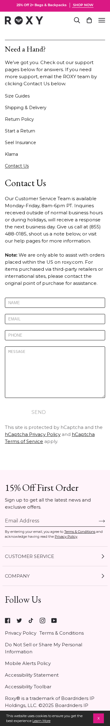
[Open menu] (101, 20)
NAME (15, 310)
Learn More (41, 721)
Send (38, 412)
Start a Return (20, 131)
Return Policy (19, 119)
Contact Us (17, 166)
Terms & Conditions (79, 531)
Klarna (11, 154)
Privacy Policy (66, 536)
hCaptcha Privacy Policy (33, 434)
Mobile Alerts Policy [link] (28, 663)
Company (17, 576)
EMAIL (16, 327)
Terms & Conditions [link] (61, 633)
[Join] (97, 521)
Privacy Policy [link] (20, 633)
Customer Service (29, 556)
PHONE (17, 343)
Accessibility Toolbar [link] (28, 687)
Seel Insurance (20, 142)
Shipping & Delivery (25, 107)
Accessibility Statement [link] (32, 675)
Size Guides (17, 96)
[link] (7, 620)
